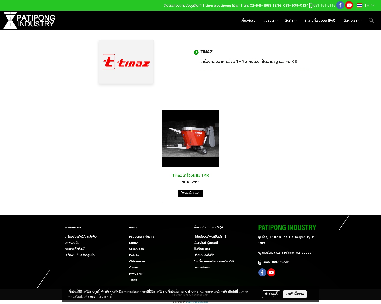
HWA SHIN (136, 273)
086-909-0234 (295, 5)
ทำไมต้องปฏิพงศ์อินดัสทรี (210, 236)
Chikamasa (137, 261)
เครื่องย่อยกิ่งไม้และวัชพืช (81, 236)
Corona (134, 267)
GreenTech (136, 249)
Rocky (133, 242)
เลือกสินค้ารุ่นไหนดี (206, 242)
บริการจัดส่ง (201, 267)
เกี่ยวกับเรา (249, 20)
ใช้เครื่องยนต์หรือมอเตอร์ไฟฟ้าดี (214, 261)
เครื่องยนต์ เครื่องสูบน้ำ (80, 255)
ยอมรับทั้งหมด (295, 294)
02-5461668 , (286, 252)
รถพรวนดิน (72, 242)
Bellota (134, 255)
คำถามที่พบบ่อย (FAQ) (320, 20)
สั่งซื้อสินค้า (192, 193)
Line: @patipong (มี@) (222, 5)
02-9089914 (305, 252)
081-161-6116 (281, 262)
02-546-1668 (260, 5)
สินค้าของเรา (202, 249)
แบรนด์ (269, 20)
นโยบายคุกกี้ (104, 296)
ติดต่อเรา (350, 20)
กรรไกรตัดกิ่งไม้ (75, 249)
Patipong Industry (141, 236)
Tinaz (133, 280)
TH (366, 5)
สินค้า (289, 20)
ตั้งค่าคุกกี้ (271, 294)
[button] (371, 20)
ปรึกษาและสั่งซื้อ (204, 255)
